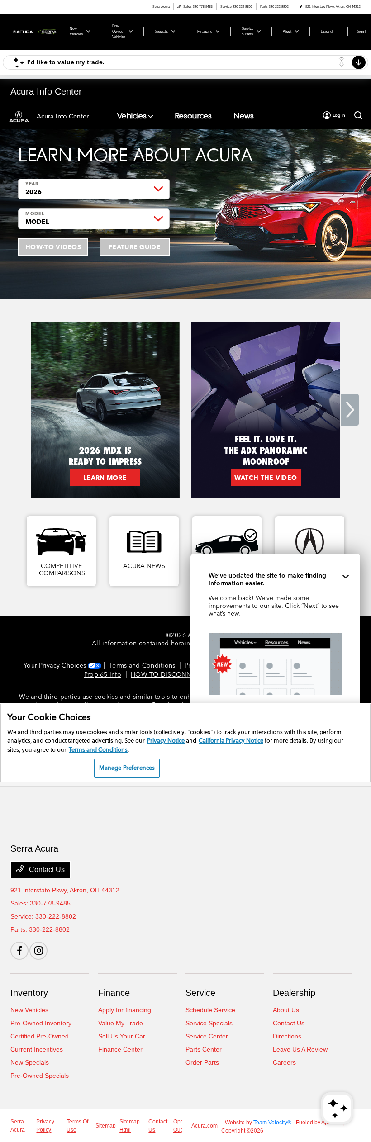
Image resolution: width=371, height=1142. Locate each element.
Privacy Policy (45, 1125)
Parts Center (204, 1049)
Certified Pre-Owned (39, 1036)
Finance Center (120, 1049)
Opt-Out (178, 1125)
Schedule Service (210, 1010)
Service (200, 993)
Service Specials (209, 1023)
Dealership (294, 993)
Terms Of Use (77, 1125)
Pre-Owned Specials (39, 1075)
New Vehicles (29, 1010)
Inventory (29, 993)
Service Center (207, 1036)
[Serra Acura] (34, 31)
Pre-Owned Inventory (40, 1023)
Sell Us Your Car (121, 1036)
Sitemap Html (129, 1125)
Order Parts (202, 1062)
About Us (286, 1010)
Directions (287, 1036)
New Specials (29, 1062)
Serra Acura (17, 1125)
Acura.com (204, 1126)
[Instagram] (38, 951)
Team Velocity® (272, 1122)
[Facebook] (19, 951)
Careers (284, 1062)
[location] (301, 6)
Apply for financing (124, 1010)
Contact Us (46, 869)
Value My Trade (120, 1023)
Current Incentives (36, 1049)
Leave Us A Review (300, 1049)
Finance (114, 993)
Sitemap (105, 1126)
